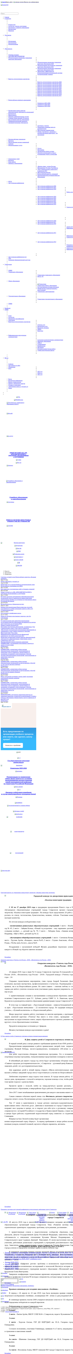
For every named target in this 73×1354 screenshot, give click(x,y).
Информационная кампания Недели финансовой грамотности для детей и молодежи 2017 (15, 635)
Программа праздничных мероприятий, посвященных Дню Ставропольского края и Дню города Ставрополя (18, 627)
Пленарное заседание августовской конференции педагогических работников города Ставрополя (28, 1209)
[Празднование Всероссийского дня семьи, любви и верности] (42, 1220)
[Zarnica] (52, 1212)
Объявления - (4, 646)
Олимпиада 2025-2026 (18, 768)
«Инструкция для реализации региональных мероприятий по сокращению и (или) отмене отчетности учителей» (18, 630)
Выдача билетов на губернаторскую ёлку (12, 604)
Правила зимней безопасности (9, 625)
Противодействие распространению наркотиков (14, 642)
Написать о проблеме (13, 745)
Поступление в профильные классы (11, 613)
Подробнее (8, 957)
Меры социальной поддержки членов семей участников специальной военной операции (17, 677)
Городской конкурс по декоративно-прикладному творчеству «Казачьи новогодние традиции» (28, 892)
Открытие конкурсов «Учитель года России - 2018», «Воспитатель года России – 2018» (26, 960)
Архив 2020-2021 (12, 1262)
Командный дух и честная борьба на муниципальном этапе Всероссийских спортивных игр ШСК (18, 585)
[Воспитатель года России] (11, 1214)
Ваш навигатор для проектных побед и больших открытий (17, 589)
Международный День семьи (9, 633)
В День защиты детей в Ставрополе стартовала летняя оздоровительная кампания (24, 1036)
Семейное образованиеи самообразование (19, 498)
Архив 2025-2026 (12, 1268)
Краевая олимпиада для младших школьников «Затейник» (17, 1285)
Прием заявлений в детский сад (10, 581)
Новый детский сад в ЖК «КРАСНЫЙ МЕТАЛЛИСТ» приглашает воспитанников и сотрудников (16, 592)
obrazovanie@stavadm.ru (12, 1311)
